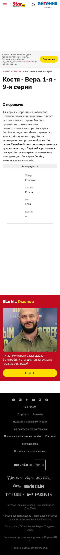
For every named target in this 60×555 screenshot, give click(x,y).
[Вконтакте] (20, 400)
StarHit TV (7, 71)
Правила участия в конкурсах (30, 421)
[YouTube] (33, 400)
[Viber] (40, 400)
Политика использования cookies (22, 436)
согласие (27, 61)
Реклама (38, 414)
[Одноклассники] (27, 400)
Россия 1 (18, 71)
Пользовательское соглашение (30, 429)
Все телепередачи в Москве (30, 451)
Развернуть (28, 166)
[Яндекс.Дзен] (46, 400)
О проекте (23, 414)
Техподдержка (30, 443)
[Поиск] (33, 4)
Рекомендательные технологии (30, 548)
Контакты (50, 436)
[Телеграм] (13, 400)
